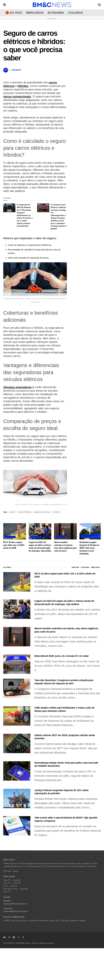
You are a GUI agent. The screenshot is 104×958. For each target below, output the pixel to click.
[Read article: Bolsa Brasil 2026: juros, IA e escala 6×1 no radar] (16, 664)
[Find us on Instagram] (9, 937)
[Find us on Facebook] (23, 937)
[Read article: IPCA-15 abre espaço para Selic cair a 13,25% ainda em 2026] (14, 531)
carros (12, 512)
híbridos (23, 85)
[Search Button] (99, 4)
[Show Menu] (4, 4)
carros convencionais (17, 96)
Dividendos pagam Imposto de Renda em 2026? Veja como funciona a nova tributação (89, 548)
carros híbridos (24, 512)
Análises (75, 567)
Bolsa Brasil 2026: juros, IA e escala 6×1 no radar (61, 656)
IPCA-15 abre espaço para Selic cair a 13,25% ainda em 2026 (14, 545)
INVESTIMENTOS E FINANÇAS (89, 536)
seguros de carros (42, 512)
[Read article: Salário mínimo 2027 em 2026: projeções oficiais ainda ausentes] (16, 743)
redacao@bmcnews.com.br (15, 904)
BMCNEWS (16, 70)
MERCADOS (35, 12)
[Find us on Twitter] (19, 937)
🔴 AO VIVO (13, 12)
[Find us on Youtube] (4, 937)
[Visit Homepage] (52, 4)
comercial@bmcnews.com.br (15, 911)
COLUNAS (75, 12)
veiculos (56, 512)
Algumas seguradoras (17, 387)
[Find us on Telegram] (14, 937)
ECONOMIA (56, 12)
